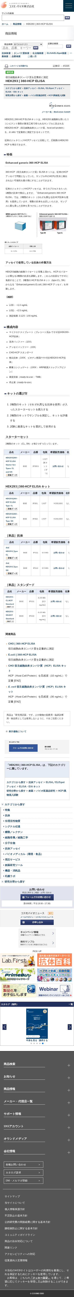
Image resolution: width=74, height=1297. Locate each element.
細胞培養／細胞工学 (16, 837)
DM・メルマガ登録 (17, 1180)
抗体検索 (6, 53)
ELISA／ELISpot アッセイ (50, 88)
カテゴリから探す (14, 88)
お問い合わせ (58, 466)
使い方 (33, 56)
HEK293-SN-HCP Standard (10, 615)
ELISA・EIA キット (15, 92)
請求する (43, 1040)
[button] (69, 1027)
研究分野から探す (14, 95)
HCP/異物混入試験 (56, 95)
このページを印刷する (19, 66)
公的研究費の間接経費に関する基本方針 (28, 1222)
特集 (7, 809)
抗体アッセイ (30, 88)
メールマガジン (26, 917)
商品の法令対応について (19, 1241)
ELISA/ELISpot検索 (56, 53)
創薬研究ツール (14, 865)
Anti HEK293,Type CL (12, 551)
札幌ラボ (10, 876)
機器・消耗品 (12, 870)
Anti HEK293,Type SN (12, 566)
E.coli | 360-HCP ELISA (22, 654)
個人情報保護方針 (15, 1209)
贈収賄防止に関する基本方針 (21, 1228)
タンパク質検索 (21, 53)
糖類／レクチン (14, 832)
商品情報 (17, 24)
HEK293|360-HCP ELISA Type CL (11, 502)
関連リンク (11, 1247)
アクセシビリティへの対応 (20, 1254)
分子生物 (10, 843)
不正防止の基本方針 (16, 1215)
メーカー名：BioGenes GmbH (56, 112)
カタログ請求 (13, 1172)
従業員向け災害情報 (16, 1260)
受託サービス (12, 859)
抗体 (7, 815)
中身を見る (31, 1040)
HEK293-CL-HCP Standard (10, 600)
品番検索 (16, 56)
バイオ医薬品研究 (38, 95)
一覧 (71, 1004)
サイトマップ (12, 1196)
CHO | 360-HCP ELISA (21, 643)
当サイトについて (15, 1202)
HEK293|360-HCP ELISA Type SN (11, 517)
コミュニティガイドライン (20, 1235)
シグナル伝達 (12, 826)
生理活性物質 (12, 820)
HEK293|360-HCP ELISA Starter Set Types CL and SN (11, 465)
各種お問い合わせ (16, 1164)
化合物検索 (38, 53)
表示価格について (17, 731)
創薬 (26, 95)
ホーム (5, 24)
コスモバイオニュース (44, 917)
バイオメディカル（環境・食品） (24, 854)
